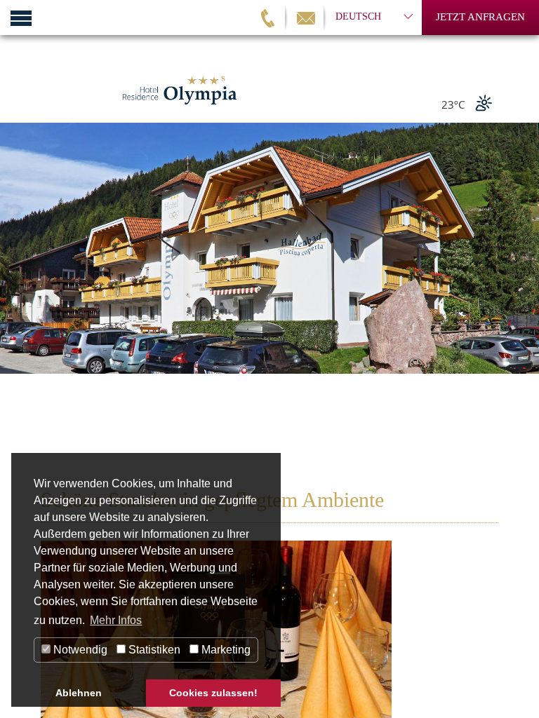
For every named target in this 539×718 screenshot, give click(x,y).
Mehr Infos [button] (116, 620)
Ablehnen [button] (78, 692)
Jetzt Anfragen (480, 16)
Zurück (17, 294)
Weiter (521, 294)
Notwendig (79, 650)
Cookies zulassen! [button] (213, 692)
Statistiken (153, 650)
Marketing (225, 650)
